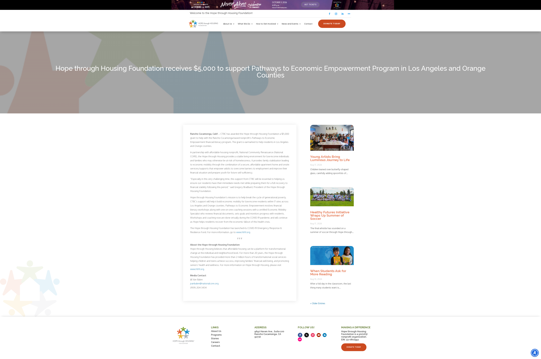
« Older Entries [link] (317, 303)
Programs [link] (216, 334)
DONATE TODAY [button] (331, 24)
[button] (329, 14)
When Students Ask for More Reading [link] (328, 272)
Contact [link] (308, 24)
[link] (310, 4)
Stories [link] (215, 338)
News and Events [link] (290, 24)
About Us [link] (227, 24)
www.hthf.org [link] (243, 232)
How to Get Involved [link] (266, 24)
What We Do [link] (244, 24)
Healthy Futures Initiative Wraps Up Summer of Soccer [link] (329, 215)
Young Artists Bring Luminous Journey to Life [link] (330, 158)
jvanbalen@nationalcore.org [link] (204, 283)
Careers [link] (215, 342)
